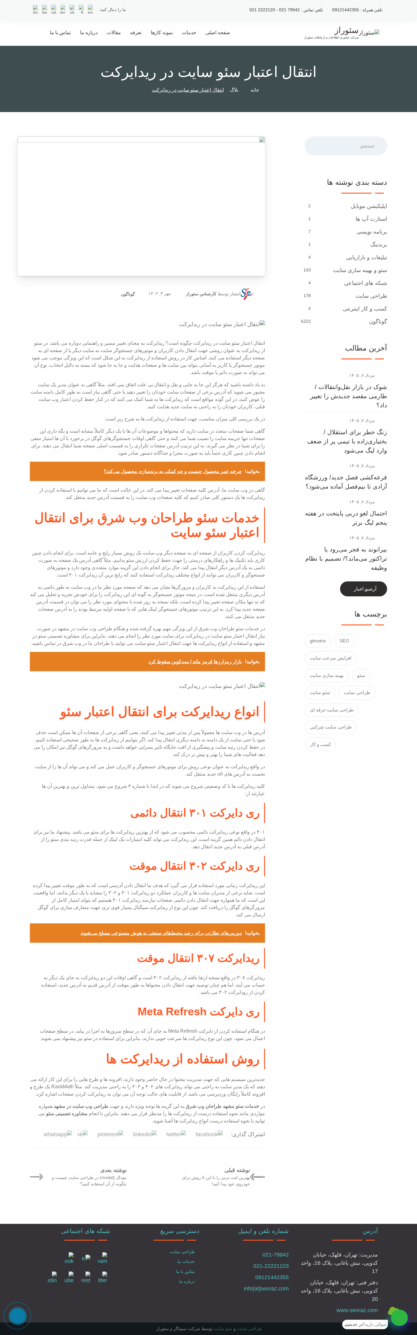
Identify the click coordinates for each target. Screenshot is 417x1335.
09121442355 (272, 1277)
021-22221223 (271, 1266)
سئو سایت (320, 692)
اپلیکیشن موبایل (369, 206)
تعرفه (136, 32)
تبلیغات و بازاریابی (366, 257)
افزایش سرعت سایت (330, 657)
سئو (361, 675)
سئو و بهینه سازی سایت (360, 270)
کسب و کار (320, 744)
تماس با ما (60, 32)
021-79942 (276, 1255)
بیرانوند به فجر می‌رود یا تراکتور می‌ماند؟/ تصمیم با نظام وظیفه (346, 558)
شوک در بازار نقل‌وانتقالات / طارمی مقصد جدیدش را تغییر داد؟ (348, 396)
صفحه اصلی (217, 32)
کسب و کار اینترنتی (365, 309)
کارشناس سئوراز (201, 293)
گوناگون (128, 294)
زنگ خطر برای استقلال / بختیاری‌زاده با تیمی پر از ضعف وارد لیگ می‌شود (347, 441)
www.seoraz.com (357, 1310)
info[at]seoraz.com (266, 1289)
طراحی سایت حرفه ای (332, 709)
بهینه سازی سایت (327, 675)
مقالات (114, 32)
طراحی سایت (371, 296)
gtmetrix (318, 640)
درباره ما (89, 32)
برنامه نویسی (372, 232)
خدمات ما (186, 1261)
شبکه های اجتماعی (365, 283)
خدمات (189, 32)
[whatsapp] (399, 1318)
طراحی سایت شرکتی (331, 726)
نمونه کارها (162, 32)
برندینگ (378, 245)
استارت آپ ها (371, 219)
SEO (344, 640)
